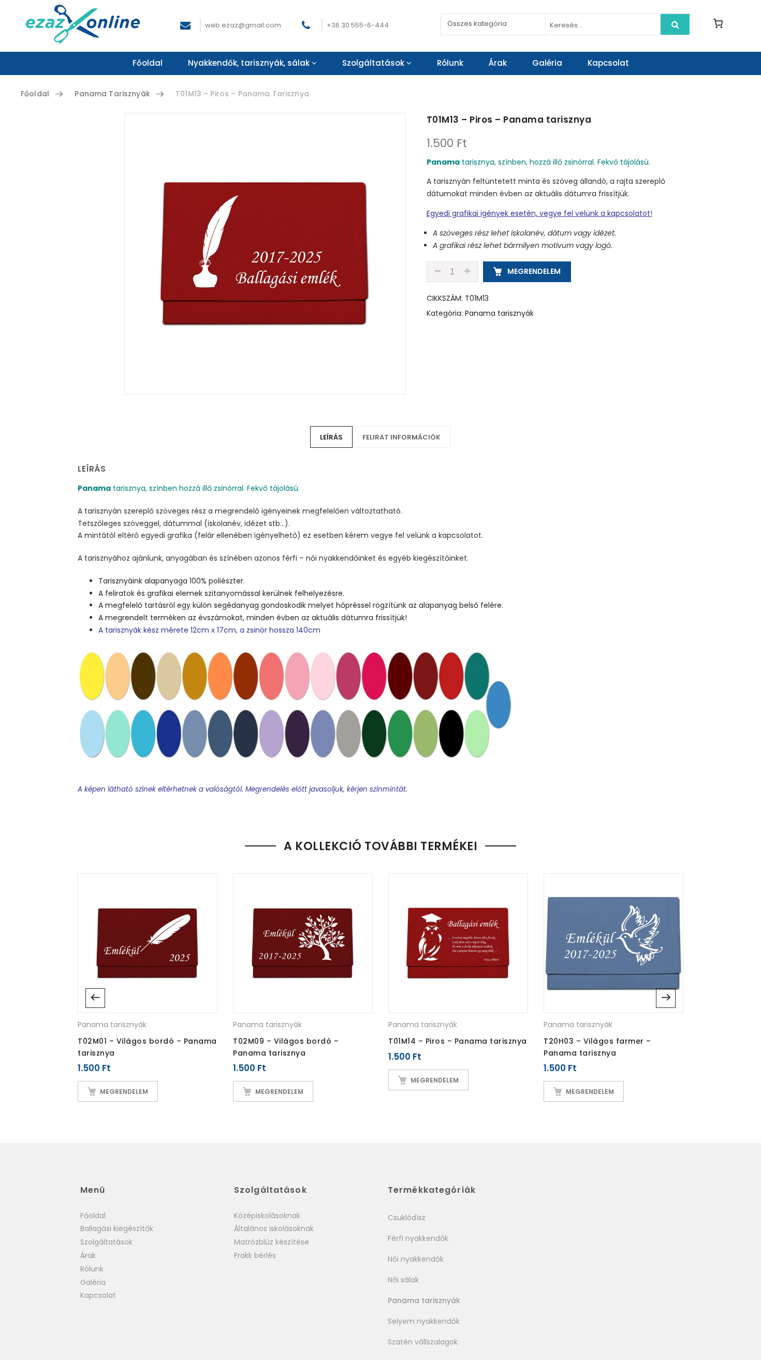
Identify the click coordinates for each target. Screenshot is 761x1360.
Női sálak (403, 1280)
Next (666, 998)
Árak (498, 62)
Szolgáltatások (373, 62)
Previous (95, 998)
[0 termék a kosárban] (717, 23)
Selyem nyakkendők (424, 1321)
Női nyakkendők (416, 1259)
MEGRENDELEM (533, 271)
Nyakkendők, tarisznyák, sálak (249, 62)
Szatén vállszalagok (423, 1342)
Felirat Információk (401, 437)
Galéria (547, 62)
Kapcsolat (608, 62)
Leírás (331, 437)
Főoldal (148, 62)
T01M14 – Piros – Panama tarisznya (457, 1041)
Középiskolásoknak (267, 1215)
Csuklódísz (407, 1217)
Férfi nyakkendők (418, 1238)
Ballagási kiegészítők (116, 1228)
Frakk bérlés (255, 1255)
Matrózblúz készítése (271, 1242)
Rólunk (450, 62)
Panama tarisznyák (112, 94)
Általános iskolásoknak (274, 1228)
